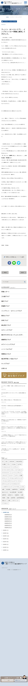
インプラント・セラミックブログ (9, 21)
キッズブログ (5, 363)
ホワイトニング (5, 483)
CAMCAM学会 (19, 461)
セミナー (11, 475)
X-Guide (14, 464)
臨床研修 (13, 497)
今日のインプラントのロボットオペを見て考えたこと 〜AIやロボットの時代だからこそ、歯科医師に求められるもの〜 (14, 428)
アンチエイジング (6, 467)
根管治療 (22, 489)
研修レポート (5, 291)
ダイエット (4, 478)
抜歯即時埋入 (15, 489)
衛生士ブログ (5, 315)
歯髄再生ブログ (6, 339)
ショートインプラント (16, 472)
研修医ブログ (5, 306)
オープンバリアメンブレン (8, 469)
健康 (3, 489)
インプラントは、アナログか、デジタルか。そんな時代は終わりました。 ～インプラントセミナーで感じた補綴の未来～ (14, 412)
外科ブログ (4, 320)
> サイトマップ (4, 567)
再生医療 (8, 489)
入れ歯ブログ (5, 296)
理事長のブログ (6, 354)
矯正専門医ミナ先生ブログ (9, 358)
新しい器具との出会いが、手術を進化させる (11, 399)
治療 (22, 495)
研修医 (3, 497)
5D (3, 461)
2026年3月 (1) (8, 525)
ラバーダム (16, 486)
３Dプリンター (15, 500)
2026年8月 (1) (8, 514)
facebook (9, 263)
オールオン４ (19, 469)
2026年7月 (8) (8, 516)
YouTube (19, 464)
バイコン (19, 481)
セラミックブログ (6, 330)
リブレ (22, 486)
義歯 (8, 497)
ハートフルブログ (6, 349)
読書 (9, 500)
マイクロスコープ (15, 483)
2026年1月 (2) (8, 527)
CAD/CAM (11, 461)
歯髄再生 (17, 495)
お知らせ (4, 368)
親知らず (4, 500)
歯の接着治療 (13, 492)
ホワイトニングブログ (8, 344)
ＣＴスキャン (5, 503)
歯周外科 (4, 495)
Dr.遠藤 (4, 464)
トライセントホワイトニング (15, 478)
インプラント (15, 467)
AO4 (6, 461)
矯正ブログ (4, 301)
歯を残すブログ (6, 325)
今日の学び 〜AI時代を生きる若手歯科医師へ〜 (12, 405)
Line (14, 263)
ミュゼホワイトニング (7, 486)
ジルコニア (4, 475)
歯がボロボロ (5, 492)
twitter (18, 263)
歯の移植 (20, 492)
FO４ (8, 464)
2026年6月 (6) (8, 518)
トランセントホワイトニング (8, 481)
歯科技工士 (10, 495)
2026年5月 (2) (8, 521)
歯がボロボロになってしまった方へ (12, 335)
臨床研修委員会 (20, 497)
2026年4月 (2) (8, 523)
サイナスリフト (5, 472)
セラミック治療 (18, 475)
